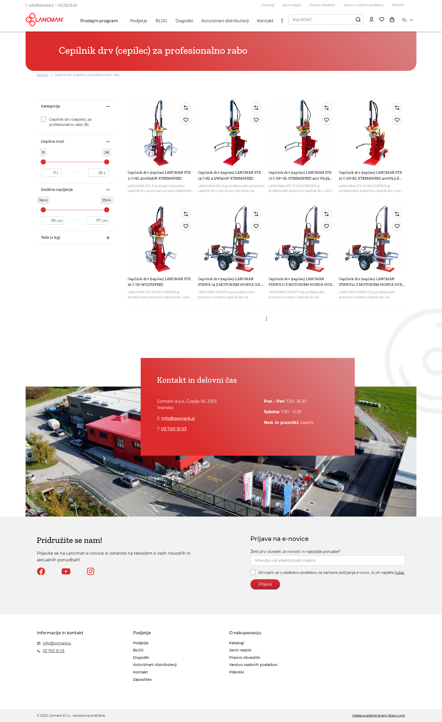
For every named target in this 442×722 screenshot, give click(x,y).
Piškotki (398, 5)
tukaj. (400, 572)
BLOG (161, 20)
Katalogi (268, 5)
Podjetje (138, 20)
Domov (43, 75)
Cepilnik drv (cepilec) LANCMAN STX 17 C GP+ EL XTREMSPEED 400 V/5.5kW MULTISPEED (301, 178)
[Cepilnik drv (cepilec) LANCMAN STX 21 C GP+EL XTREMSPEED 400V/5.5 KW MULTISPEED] (372, 133)
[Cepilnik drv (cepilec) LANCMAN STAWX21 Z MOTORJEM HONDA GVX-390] (372, 239)
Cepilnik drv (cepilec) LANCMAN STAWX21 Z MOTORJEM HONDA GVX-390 (371, 285)
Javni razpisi (292, 5)
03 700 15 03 (67, 5)
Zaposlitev (142, 679)
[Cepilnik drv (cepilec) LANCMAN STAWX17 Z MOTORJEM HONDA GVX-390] (302, 239)
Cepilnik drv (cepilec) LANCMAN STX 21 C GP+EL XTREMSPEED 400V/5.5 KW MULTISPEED (371, 178)
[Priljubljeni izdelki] (382, 19)
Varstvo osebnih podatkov (364, 5)
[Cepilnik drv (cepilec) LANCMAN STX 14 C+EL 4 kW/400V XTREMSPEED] (231, 133)
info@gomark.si (41, 5)
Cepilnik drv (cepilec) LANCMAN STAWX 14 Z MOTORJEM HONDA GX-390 (229, 285)
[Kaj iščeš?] (358, 19)
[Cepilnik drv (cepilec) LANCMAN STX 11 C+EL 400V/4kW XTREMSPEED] (161, 133)
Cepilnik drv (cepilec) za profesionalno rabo (87, 75)
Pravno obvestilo (322, 5)
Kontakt (265, 20)
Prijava (265, 584)
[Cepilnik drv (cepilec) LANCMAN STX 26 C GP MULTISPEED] (161, 239)
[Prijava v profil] (371, 19)
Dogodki (184, 20)
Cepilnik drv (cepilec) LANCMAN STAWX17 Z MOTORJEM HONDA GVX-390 (301, 285)
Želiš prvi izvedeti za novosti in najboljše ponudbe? (295, 551)
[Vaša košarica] (392, 19)
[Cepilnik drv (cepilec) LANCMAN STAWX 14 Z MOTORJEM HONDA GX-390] (231, 239)
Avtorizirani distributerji (225, 20)
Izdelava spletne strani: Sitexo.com (378, 715)
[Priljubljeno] (186, 120)
